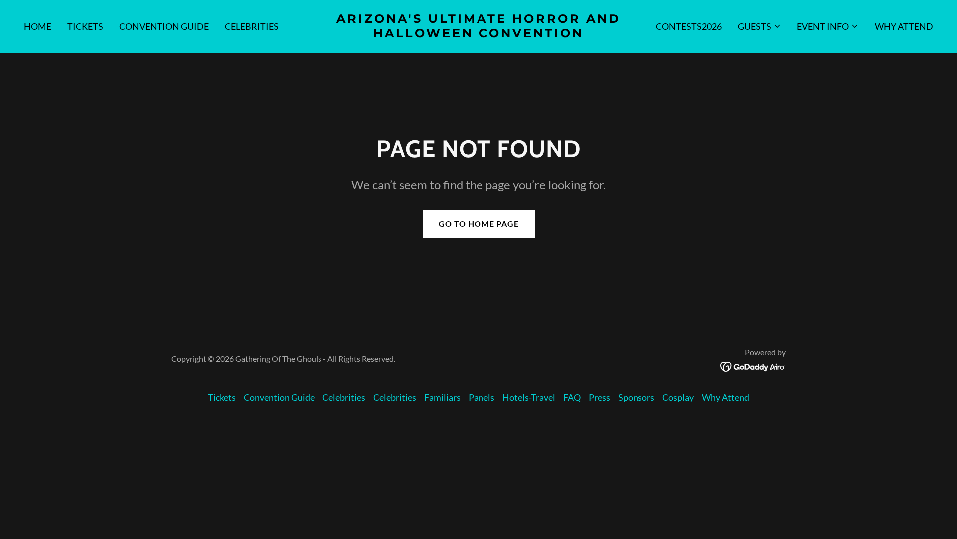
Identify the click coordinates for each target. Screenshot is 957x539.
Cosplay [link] (678, 397)
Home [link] (37, 26)
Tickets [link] (85, 26)
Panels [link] (481, 397)
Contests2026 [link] (689, 26)
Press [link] (599, 397)
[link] (478, 33)
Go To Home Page (479, 223)
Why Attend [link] (904, 26)
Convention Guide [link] (164, 26)
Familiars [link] (442, 397)
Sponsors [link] (636, 397)
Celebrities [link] (252, 26)
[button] (759, 26)
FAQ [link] (572, 397)
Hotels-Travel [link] (528, 397)
